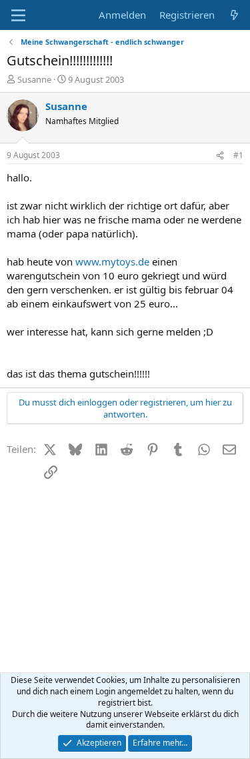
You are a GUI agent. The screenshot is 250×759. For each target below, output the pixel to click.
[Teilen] (220, 155)
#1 (238, 155)
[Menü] (18, 15)
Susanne (34, 79)
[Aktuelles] (234, 15)
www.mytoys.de (112, 261)
